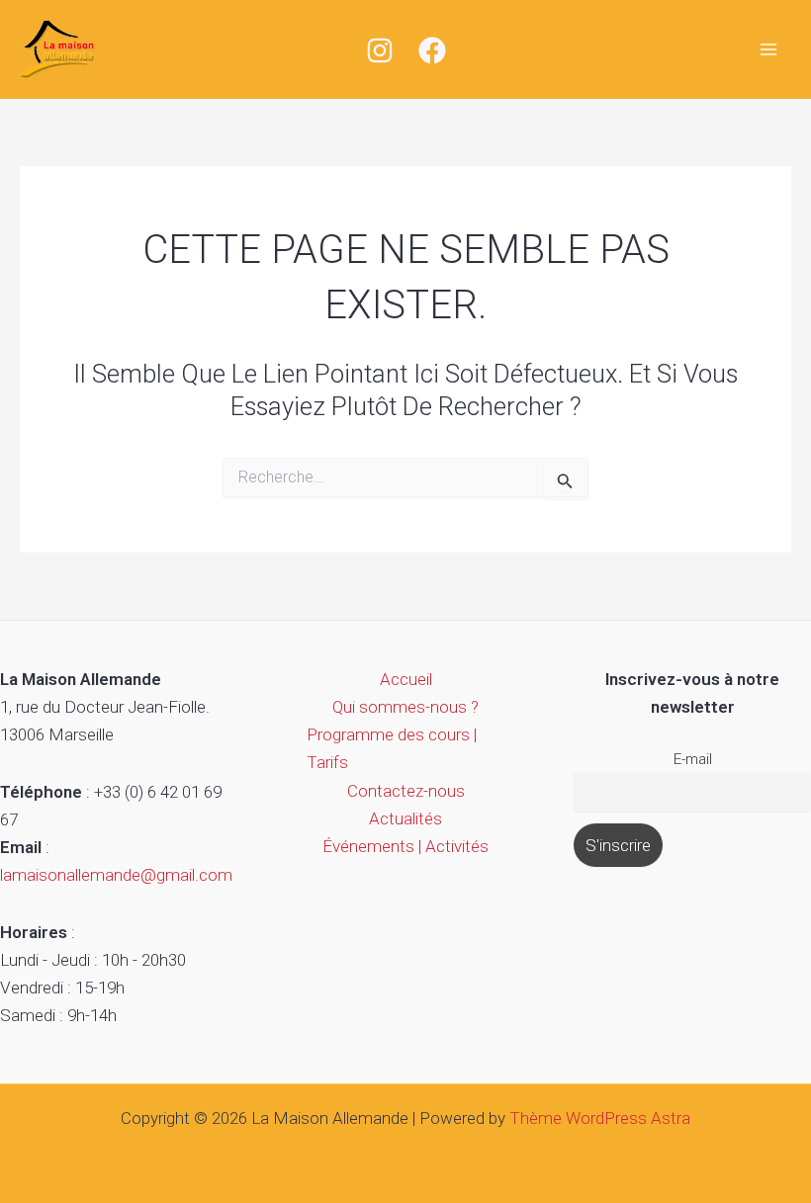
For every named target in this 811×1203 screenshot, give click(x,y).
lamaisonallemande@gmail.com (116, 875)
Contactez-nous (406, 791)
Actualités (405, 818)
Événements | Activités (405, 846)
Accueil (406, 679)
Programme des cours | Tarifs (392, 748)
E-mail (693, 759)
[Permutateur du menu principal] (769, 49)
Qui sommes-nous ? (405, 707)
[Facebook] (432, 50)
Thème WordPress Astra (599, 1118)
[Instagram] (380, 50)
